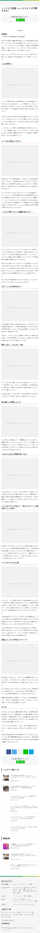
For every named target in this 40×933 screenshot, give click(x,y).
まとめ (32, 904)
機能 (36, 901)
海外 (14, 893)
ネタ (20, 904)
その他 (3, 904)
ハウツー (22, 901)
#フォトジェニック (6, 912)
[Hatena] (31, 751)
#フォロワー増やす (18, 914)
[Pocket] (20, 751)
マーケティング (23, 884)
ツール (28, 899)
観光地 (29, 896)
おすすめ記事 (4, 884)
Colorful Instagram (20, 3)
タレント (30, 889)
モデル (15, 891)
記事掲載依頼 (5, 923)
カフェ (21, 896)
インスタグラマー (6, 887)
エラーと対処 (21, 899)
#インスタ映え (17, 912)
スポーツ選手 (22, 889)
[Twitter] (14, 751)
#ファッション (26, 912)
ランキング (26, 904)
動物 (28, 891)
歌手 (35, 891)
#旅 (32, 912)
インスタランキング (7, 920)
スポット (3, 896)
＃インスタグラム (17, 887)
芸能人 (18, 893)
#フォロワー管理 (29, 914)
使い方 (3, 899)
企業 (24, 891)
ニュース (15, 904)
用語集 (30, 884)
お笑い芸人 (33, 887)
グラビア (15, 889)
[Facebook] (8, 751)
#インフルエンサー (6, 914)
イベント (15, 896)
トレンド (15, 884)
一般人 (19, 891)
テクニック (16, 901)
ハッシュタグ (29, 901)
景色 (25, 896)
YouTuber (26, 887)
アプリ (15, 899)
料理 (31, 891)
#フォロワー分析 (5, 916)
